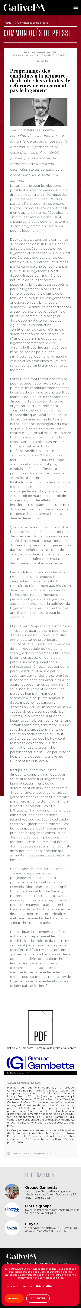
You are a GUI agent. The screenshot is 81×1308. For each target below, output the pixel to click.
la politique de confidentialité (31, 1286)
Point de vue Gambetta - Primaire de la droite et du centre (40, 1047)
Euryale (32, 1224)
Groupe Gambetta (17, 1073)
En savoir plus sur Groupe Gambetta (32, 1153)
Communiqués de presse (32, 22)
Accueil (8, 22)
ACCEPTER (38, 1298)
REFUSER (14, 1298)
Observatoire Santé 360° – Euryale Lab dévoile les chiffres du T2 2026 (51, 1229)
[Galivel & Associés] (24, 7)
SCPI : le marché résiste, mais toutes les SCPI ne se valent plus (52, 1211)
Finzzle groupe (38, 1206)
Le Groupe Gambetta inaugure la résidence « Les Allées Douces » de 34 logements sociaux (50, 1194)
